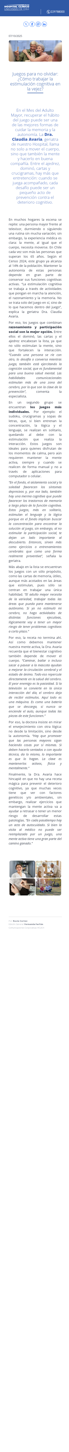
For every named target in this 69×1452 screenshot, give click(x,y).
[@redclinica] (26, 24)
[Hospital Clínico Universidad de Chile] (32, 24)
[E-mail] (38, 24)
